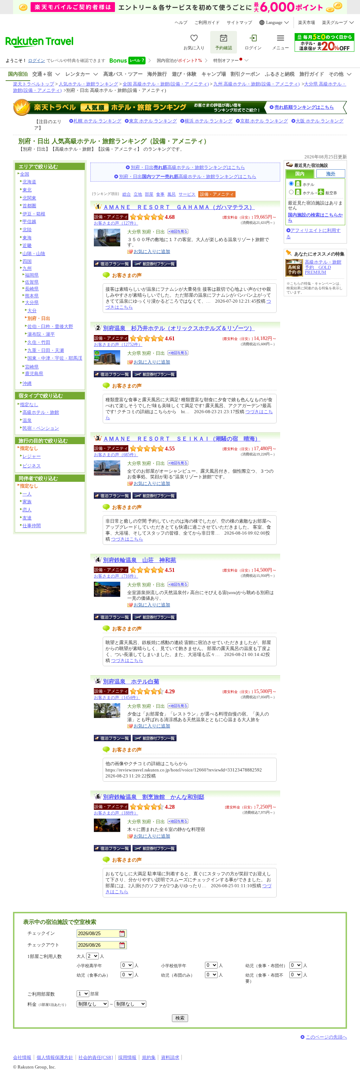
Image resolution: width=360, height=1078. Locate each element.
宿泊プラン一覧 (116, 263)
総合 (126, 194)
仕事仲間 (31, 525)
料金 (47, 1004)
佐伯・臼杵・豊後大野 (50, 326)
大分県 (32, 302)
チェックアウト (43, 944)
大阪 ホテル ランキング (319, 121)
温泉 (27, 420)
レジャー (31, 456)
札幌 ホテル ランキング (97, 121)
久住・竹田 (38, 342)
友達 (27, 518)
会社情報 (22, 1057)
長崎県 (32, 288)
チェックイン (41, 933)
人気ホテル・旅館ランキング (88, 84)
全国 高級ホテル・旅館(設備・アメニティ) (166, 84)
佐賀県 (32, 282)
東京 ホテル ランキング (153, 121)
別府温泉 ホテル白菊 (131, 682)
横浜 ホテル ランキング (208, 121)
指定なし (29, 404)
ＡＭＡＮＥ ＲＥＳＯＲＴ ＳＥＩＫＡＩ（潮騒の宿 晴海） (182, 439)
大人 (81, 956)
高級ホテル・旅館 (40, 412)
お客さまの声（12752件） (118, 344)
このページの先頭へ (326, 1037)
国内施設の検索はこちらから (315, 217)
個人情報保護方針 (55, 1057)
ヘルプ (181, 22)
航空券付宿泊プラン (154, 263)
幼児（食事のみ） (93, 975)
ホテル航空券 (320, 193)
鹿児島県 (34, 373)
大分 (32, 310)
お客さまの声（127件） (116, 223)
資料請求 (170, 1057)
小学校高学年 (89, 965)
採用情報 (127, 1057)
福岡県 (32, 275)
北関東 (29, 198)
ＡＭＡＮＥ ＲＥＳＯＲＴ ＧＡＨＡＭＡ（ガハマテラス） (179, 207)
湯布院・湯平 (41, 334)
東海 (27, 237)
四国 (27, 261)
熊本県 (32, 295)
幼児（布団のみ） (178, 975)
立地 (138, 194)
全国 (24, 174)
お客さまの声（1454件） (117, 697)
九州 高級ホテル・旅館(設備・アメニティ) (256, 84)
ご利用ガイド (207, 22)
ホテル (308, 184)
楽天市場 (306, 22)
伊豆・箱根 (33, 213)
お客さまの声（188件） (116, 813)
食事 (160, 194)
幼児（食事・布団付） (266, 965)
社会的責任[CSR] (95, 1057)
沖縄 (27, 383)
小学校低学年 (173, 965)
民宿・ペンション (40, 428)
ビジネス (31, 465)
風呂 (171, 194)
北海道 (29, 181)
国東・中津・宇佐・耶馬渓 (54, 358)
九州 (27, 268)
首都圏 (29, 205)
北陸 (27, 229)
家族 (27, 501)
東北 (27, 190)
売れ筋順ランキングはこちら (304, 107)
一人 (27, 494)
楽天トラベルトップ (33, 84)
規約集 (149, 1057)
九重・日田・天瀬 (45, 350)
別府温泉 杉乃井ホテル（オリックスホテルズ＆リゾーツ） (179, 328)
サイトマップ (239, 22)
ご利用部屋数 (41, 994)
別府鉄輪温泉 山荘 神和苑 (139, 560)
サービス (187, 194)
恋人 (27, 509)
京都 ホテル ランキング (264, 121)
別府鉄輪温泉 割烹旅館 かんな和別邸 (153, 797)
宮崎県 (32, 367)
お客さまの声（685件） (116, 454)
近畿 (27, 245)
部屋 (149, 194)
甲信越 (29, 221)
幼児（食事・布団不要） (264, 978)
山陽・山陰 (33, 253)
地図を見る (177, 231)
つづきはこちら (127, 539)
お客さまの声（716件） (116, 576)
